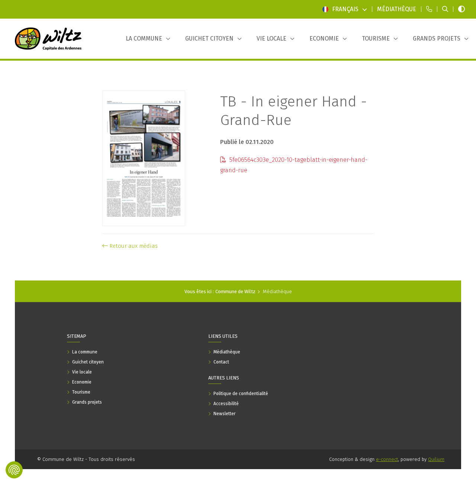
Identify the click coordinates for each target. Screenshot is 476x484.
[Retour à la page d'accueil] (48, 39)
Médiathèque (277, 291)
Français (345, 9)
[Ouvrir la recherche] (445, 9)
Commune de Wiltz (235, 291)
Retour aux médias (133, 246)
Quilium (436, 459)
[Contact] (429, 9)
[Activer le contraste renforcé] (461, 9)
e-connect (387, 459)
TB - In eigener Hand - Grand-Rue (293, 111)
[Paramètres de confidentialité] (14, 469)
